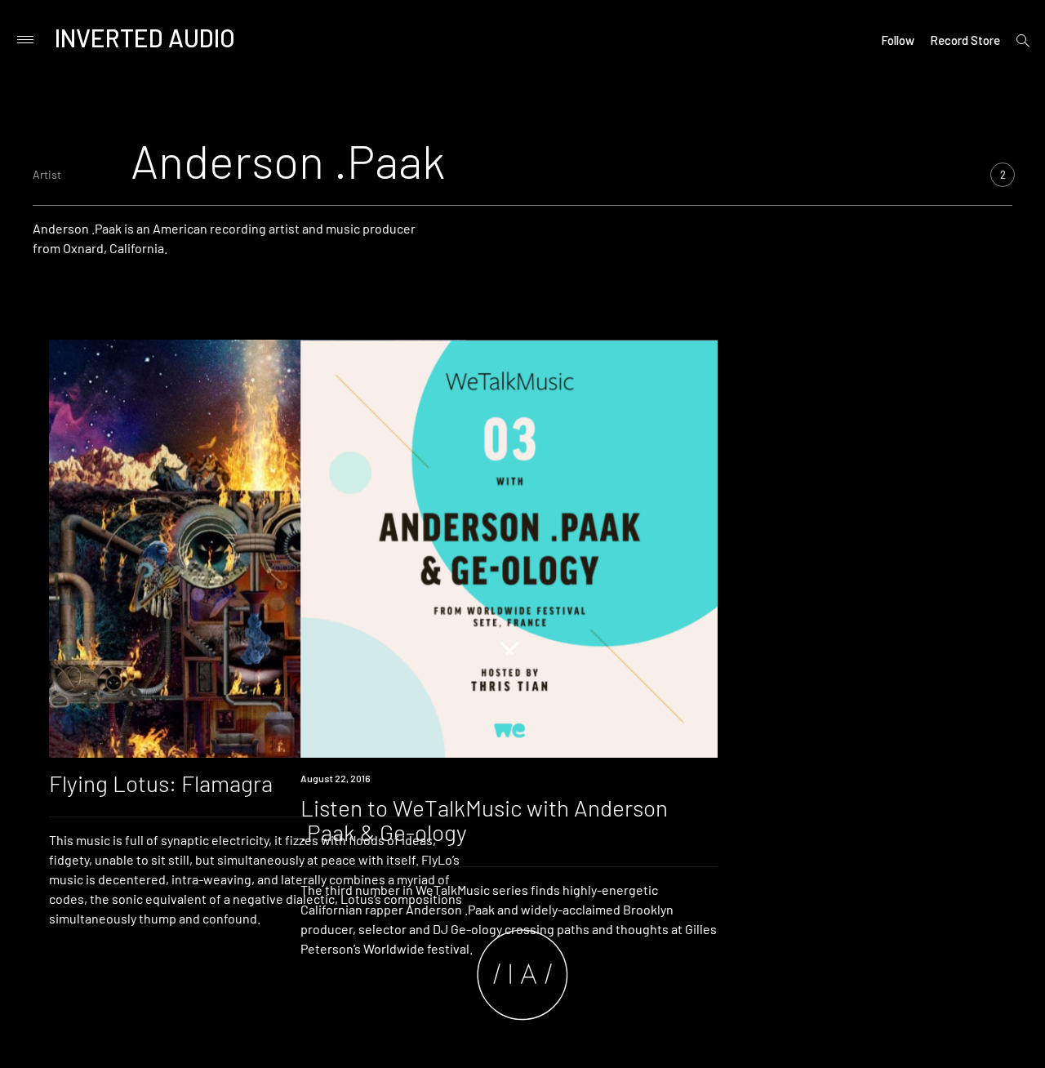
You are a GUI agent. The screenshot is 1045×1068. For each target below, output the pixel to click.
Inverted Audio (145, 37)
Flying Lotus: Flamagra (161, 783)
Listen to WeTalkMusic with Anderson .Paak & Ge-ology (484, 820)
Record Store (965, 40)
